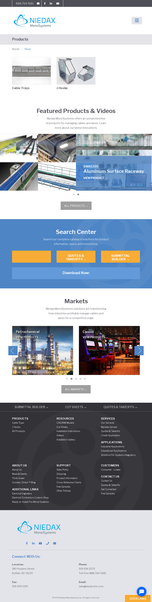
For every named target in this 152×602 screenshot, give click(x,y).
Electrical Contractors (23, 497)
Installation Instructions (68, 431)
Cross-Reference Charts (69, 482)
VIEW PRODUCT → (95, 177)
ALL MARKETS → (76, 389)
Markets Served (109, 427)
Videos (60, 435)
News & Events (19, 474)
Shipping (61, 474)
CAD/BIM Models (65, 422)
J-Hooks (62, 88)
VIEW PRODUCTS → (29, 337)
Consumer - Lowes (110, 469)
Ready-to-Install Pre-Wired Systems (30, 501)
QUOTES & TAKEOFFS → (76, 257)
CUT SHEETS (76, 407)
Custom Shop (41, 497)
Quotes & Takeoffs (110, 431)
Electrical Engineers (22, 493)
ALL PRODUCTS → (76, 205)
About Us (17, 469)
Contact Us (106, 480)
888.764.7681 (25, 3)
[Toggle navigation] (137, 20)
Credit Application (110, 435)
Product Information (67, 478)
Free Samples (63, 486)
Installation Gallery (66, 439)
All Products (18, 431)
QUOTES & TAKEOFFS (121, 407)
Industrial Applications (112, 446)
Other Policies (64, 490)
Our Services (107, 422)
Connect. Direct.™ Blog (24, 482)
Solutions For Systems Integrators (118, 455)
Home (15, 49)
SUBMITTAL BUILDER (32, 407)
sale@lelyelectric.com (91, 586)
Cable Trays (20, 88)
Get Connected (108, 489)
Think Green (18, 478)
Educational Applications (113, 450)
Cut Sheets (62, 427)
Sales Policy (62, 469)
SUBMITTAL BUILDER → (120, 257)
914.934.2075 (87, 568)
